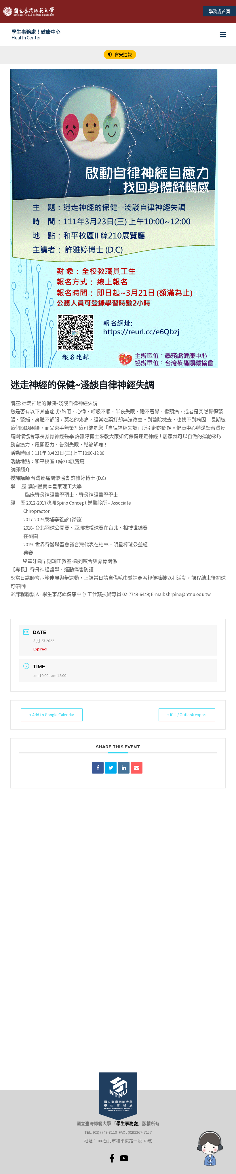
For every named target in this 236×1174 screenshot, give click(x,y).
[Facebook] (112, 1158)
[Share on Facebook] (98, 768)
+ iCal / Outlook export (187, 714)
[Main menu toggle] (223, 35)
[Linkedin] (124, 768)
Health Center (36, 35)
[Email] (136, 768)
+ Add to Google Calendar (51, 714)
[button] (219, 11)
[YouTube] (124, 1158)
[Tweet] (111, 768)
